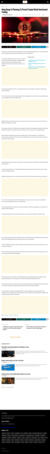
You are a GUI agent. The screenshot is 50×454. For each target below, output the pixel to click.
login (5, 387)
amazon (25, 433)
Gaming (14, 437)
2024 (12, 433)
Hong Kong (15, 315)
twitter (40, 442)
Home (3, 6)
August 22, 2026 (10, 348)
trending (35, 442)
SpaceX (43, 439)
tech (13, 442)
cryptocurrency (15, 435)
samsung (31, 439)
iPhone (42, 437)
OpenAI (26, 439)
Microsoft (17, 439)
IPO (46, 437)
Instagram (28, 437)
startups (8, 442)
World (29, 14)
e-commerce (22, 435)
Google (19, 437)
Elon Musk (37, 435)
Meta (13, 439)
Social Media (37, 439)
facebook (4, 437)
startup (3, 442)
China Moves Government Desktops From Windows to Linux (37, 60)
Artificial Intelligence (37, 433)
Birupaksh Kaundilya (7, 14)
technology (17, 442)
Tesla (23, 442)
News (26, 14)
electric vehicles (29, 435)
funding (9, 437)
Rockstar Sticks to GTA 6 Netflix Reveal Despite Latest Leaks (37, 67)
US (43, 442)
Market (3, 439)
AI (21, 433)
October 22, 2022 (17, 14)
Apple (30, 433)
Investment (34, 437)
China (10, 315)
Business (4, 435)
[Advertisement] (25, 80)
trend (31, 442)
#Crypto (6, 315)
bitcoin (44, 433)
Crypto (6, 6)
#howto (8, 433)
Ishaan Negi (4, 348)
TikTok (27, 442)
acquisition (17, 433)
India (23, 437)
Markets (8, 439)
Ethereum (43, 435)
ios (38, 437)
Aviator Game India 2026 (8, 427)
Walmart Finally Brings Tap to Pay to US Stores (37, 64)
